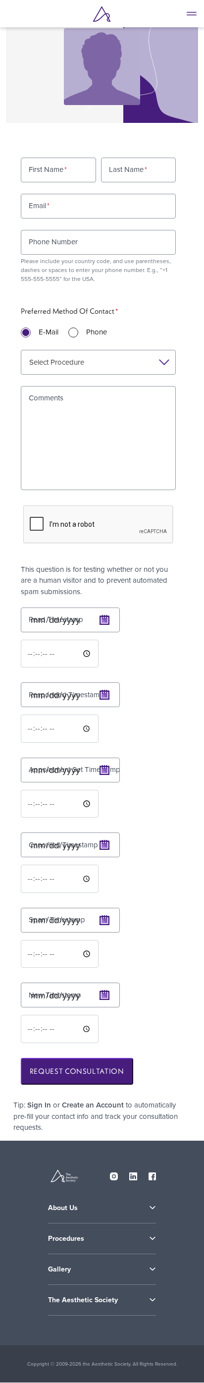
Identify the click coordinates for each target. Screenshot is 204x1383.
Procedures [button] (66, 1238)
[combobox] (98, 362)
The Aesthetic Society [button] (83, 1300)
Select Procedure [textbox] (56, 362)
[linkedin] (133, 1174)
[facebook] (152, 1174)
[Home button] (102, 14)
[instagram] (114, 1174)
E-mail (48, 332)
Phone (96, 332)
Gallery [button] (59, 1269)
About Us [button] (63, 1208)
